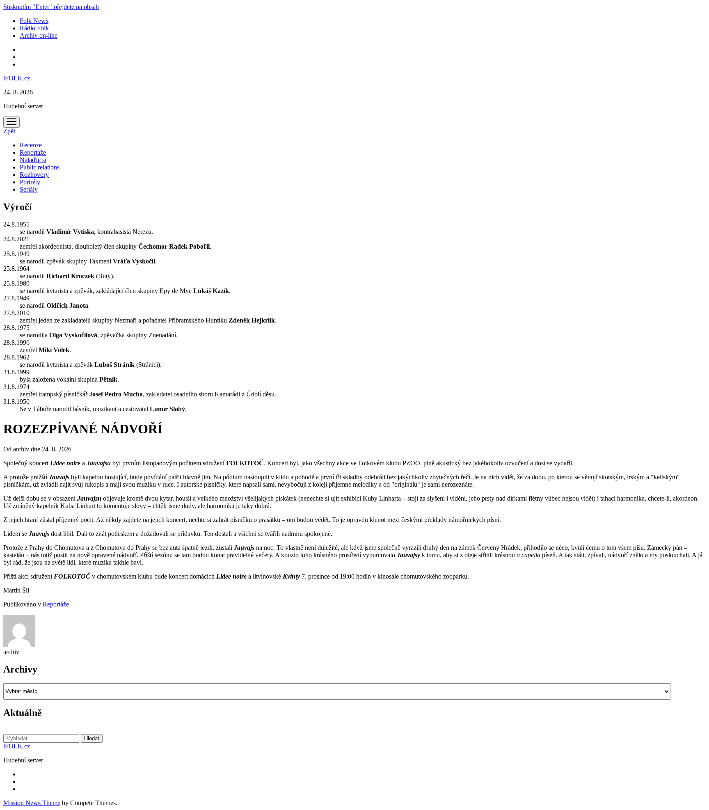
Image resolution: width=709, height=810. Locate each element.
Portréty (30, 181)
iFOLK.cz (16, 78)
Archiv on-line (38, 35)
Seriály (29, 189)
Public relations (39, 167)
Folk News (34, 20)
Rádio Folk (34, 28)
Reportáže (33, 152)
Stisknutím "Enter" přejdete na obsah (51, 6)
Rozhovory (34, 174)
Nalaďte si (33, 159)
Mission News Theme (31, 802)
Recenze (31, 145)
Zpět (9, 131)
